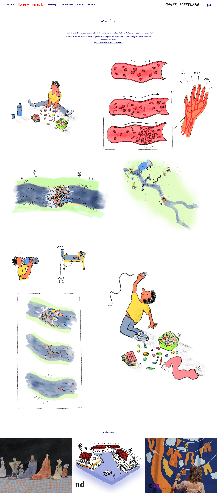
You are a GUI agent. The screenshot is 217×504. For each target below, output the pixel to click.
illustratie (23, 4)
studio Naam (134, 33)
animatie (38, 4)
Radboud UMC (123, 33)
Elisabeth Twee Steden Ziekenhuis (106, 33)
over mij (81, 4)
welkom (10, 4)
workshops (52, 4)
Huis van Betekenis (83, 33)
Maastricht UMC (147, 33)
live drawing (67, 4)
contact (91, 4)
